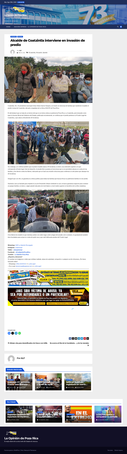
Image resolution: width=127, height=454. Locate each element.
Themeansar (33, 450)
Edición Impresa (119, 450)
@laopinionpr (18, 250)
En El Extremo (70, 414)
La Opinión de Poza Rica (15, 15)
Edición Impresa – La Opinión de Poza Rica (30, 26)
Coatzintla (13, 36)
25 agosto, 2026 (14, 419)
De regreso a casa (75, 416)
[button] (118, 26)
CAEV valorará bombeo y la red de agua (48, 383)
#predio (45, 52)
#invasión (39, 52)
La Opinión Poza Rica (22, 254)
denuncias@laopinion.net (24, 266)
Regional (20, 36)
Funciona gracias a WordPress (12, 450)
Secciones (110, 450)
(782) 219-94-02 (21, 264)
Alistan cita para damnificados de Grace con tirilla (28, 343)
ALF (20, 50)
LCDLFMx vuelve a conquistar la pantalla (107, 415)
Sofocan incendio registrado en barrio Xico (76, 384)
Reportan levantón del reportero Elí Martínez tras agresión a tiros (18, 416)
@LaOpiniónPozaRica (23, 252)
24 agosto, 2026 (44, 419)
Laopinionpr (19, 247)
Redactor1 (22, 387)
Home (8, 26)
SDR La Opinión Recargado (24, 245)
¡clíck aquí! (32, 264)
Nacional (99, 412)
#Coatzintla (31, 52)
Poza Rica (10, 412)
